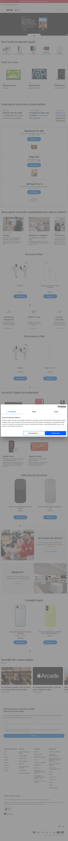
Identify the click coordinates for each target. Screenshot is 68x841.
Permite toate (55, 433)
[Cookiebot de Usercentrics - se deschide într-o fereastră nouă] (59, 407)
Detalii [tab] (34, 411)
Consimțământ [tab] (11, 411)
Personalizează (32, 433)
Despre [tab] (56, 411)
